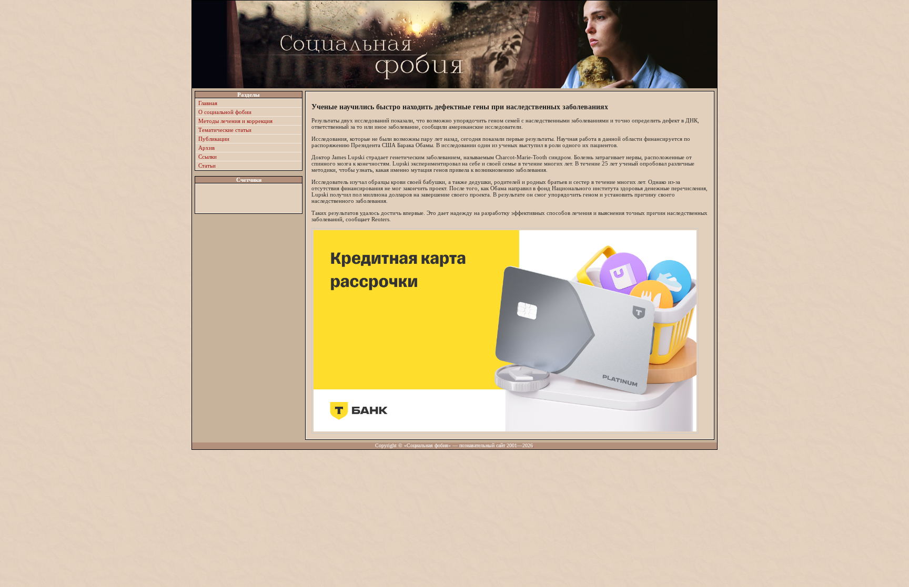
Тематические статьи (224, 130)
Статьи (207, 165)
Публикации (213, 139)
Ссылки (207, 156)
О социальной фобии (224, 112)
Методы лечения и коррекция (235, 121)
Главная (207, 103)
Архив (206, 148)
